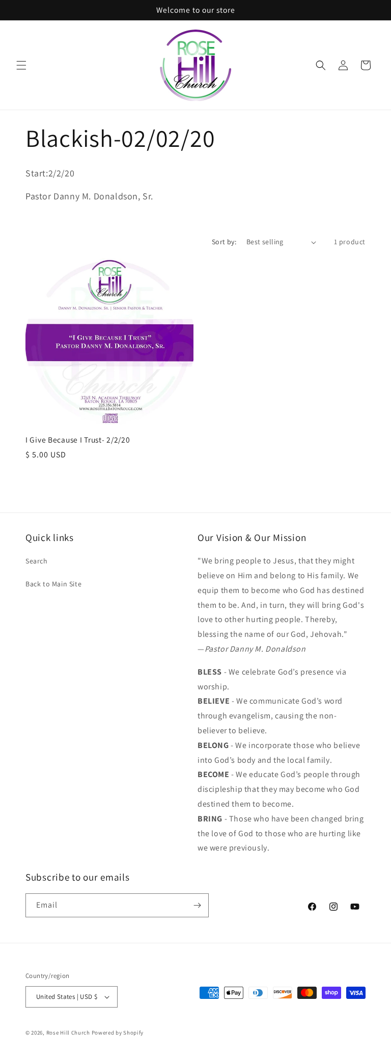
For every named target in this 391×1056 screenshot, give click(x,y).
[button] (21, 65)
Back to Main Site (53, 583)
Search (36, 560)
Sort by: (224, 241)
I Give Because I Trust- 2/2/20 (77, 440)
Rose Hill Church (68, 1032)
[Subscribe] (197, 905)
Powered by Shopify (118, 1032)
